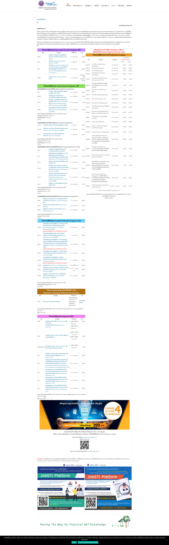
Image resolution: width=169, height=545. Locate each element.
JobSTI (96, 6)
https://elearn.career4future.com (89, 437)
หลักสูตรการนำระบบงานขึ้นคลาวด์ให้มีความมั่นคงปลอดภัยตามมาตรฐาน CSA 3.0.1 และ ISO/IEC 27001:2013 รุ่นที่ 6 (56, 269)
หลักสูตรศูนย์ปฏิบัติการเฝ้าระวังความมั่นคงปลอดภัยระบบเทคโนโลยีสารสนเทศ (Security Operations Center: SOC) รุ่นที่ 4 (54, 235)
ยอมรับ (74, 542)
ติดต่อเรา (129, 6)
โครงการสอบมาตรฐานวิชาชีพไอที (51, 301)
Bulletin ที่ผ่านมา (41, 19)
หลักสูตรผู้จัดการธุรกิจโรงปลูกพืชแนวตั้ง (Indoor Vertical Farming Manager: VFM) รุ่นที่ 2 (58, 109)
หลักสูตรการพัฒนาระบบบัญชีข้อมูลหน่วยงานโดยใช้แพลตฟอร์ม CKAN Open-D (58, 56)
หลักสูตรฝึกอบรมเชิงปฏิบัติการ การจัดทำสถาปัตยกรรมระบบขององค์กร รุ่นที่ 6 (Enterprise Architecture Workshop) (55, 259)
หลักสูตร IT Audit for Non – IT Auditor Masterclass (55, 265)
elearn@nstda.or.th (94, 451)
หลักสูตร (87, 6)
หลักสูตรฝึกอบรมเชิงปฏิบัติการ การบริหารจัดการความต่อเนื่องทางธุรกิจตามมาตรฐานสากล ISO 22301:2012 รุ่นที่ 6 (55, 253)
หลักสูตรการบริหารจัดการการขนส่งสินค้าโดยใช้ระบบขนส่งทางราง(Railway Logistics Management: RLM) (55, 200)
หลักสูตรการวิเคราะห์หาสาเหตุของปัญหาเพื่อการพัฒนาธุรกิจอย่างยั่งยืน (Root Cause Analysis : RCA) (56, 355)
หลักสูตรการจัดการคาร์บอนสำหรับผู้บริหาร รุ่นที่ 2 (55, 125)
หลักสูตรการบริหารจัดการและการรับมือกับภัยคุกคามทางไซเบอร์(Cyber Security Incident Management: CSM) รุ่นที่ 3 (54, 275)
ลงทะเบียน (104, 6)
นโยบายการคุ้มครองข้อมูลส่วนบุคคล (88, 542)
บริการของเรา (77, 6)
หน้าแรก (68, 6)
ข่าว (113, 6)
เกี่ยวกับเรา (121, 6)
